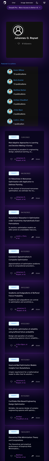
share (38, 159)
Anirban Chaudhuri (21, 100)
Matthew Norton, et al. (21, 456)
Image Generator (27, 3)
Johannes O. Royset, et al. (21, 159)
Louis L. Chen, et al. (21, 237)
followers (26, 43)
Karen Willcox (19, 70)
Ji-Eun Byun (18, 110)
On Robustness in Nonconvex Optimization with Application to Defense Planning (21, 182)
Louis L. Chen (19, 120)
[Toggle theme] (37, 3)
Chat (13, 3)
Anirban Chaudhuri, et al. (22, 418)
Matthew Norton (20, 90)
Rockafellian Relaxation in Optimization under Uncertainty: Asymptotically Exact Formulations (24, 221)
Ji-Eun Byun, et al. (21, 345)
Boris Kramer (19, 80)
